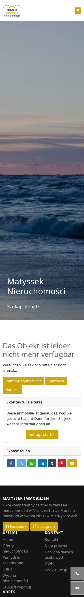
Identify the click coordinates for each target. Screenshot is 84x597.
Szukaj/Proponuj (17, 587)
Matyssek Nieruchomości (36, 286)
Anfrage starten (42, 434)
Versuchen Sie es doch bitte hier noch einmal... (35, 368)
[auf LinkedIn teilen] (42, 463)
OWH (49, 563)
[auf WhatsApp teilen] (31, 463)
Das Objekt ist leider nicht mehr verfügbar (39, 350)
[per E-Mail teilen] (72, 463)
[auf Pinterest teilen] (62, 463)
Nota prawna (56, 545)
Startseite (56, 381)
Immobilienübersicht (23, 381)
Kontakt (12, 389)
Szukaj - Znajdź (23, 306)
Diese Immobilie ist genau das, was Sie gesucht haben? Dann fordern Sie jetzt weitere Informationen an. (39, 418)
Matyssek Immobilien (26, 498)
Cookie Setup (56, 570)
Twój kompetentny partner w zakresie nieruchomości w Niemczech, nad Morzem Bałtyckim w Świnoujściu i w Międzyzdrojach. (40, 510)
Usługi (10, 533)
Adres (9, 592)
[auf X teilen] (21, 463)
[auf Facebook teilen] (11, 463)
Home (8, 539)
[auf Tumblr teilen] (52, 463)
